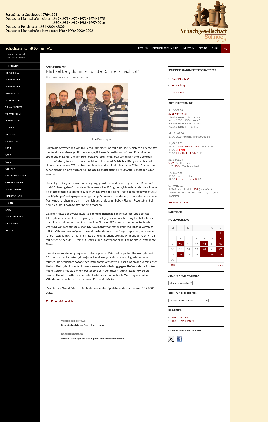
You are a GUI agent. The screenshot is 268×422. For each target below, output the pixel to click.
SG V (171, 162)
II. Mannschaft (13, 73)
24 (180, 254)
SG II (196, 189)
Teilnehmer (178, 91)
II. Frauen (10, 134)
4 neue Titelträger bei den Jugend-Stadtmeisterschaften (92, 336)
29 (220, 254)
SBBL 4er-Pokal (177, 113)
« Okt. (172, 265)
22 (220, 249)
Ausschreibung (180, 78)
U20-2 (8, 155)
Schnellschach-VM (186, 153)
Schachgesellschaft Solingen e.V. (28, 48)
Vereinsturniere (14, 189)
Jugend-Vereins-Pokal (188, 146)
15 (220, 243)
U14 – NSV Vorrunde (15, 175)
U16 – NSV (10, 169)
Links (8, 210)
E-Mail (215, 48)
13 (204, 243)
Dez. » (220, 265)
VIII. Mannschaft (14, 114)
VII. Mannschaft (13, 107)
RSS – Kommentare (183, 320)
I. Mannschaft (12, 66)
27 (204, 254)
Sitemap (203, 48)
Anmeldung (178, 85)
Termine (9, 203)
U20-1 (8, 148)
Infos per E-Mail (14, 216)
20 (204, 249)
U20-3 (8, 162)
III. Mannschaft (13, 79)
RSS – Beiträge (180, 317)
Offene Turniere (56, 67)
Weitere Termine (178, 202)
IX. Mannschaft (13, 120)
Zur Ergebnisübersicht (60, 301)
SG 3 (177, 166)
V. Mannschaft (13, 93)
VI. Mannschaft (13, 100)
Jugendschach (13, 196)
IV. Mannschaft (13, 86)
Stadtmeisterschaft (186, 179)
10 (180, 243)
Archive (9, 230)
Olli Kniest (81, 77)
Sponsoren (11, 223)
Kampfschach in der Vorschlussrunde (82, 323)
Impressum (188, 48)
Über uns (143, 48)
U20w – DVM (11, 141)
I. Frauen (9, 127)
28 (212, 254)
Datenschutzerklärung (165, 48)
